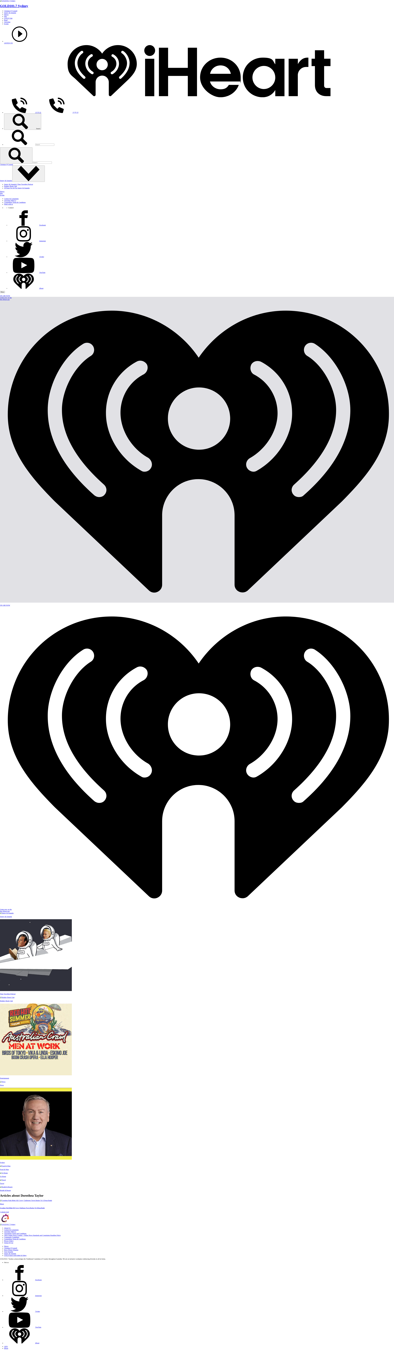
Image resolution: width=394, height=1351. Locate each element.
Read (5, 20)
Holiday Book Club (10, 186)
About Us (7, 1228)
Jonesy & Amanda (10, 13)
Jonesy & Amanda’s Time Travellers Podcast (18, 184)
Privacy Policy (9, 1241)
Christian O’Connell (10, 11)
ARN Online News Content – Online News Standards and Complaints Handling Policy (32, 1235)
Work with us (8, 204)
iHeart (6, 1348)
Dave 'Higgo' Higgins (11, 1250)
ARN (6, 1346)
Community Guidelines (11, 1237)
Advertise (7, 22)
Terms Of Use (8, 1243)
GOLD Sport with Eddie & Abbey (15, 1255)
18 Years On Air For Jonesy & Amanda (17, 188)
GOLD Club (8, 18)
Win (5, 16)
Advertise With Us (10, 200)
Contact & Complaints (11, 199)
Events (6, 24)
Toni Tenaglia (8, 1252)
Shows (6, 14)
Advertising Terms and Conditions (15, 1233)
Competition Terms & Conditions (15, 202)
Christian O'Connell (6, 164)
